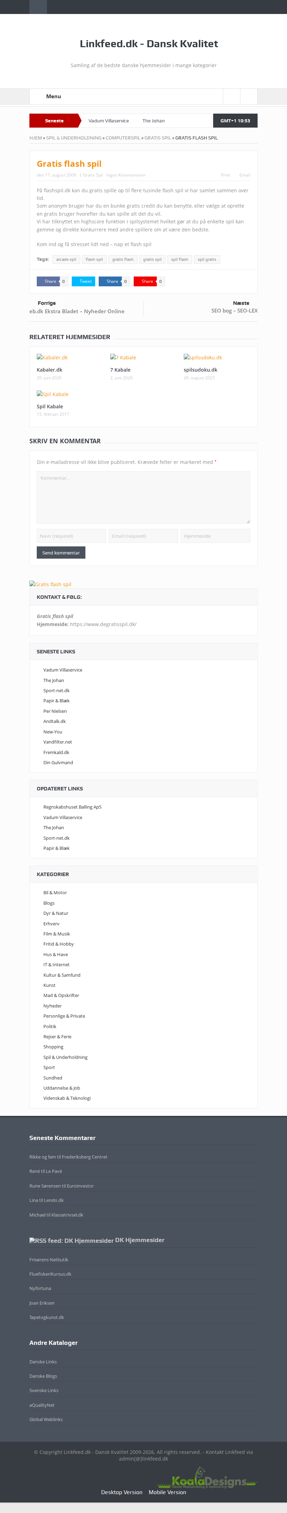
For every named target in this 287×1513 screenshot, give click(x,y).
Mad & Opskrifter (61, 995)
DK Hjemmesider (139, 1239)
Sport (49, 1067)
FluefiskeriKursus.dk (50, 1274)
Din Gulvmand (58, 762)
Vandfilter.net (57, 742)
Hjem (35, 138)
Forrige (47, 303)
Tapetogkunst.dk (46, 1317)
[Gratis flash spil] (50, 584)
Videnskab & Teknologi (67, 1098)
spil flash (179, 259)
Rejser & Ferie (57, 1036)
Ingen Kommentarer (126, 175)
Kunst (49, 985)
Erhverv (51, 923)
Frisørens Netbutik (48, 1259)
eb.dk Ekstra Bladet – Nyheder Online (77, 311)
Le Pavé (54, 1171)
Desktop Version (121, 1492)
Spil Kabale (50, 406)
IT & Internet (56, 964)
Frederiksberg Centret (84, 1157)
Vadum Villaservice (109, 120)
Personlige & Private (64, 1016)
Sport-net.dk (56, 690)
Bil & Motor (55, 892)
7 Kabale (120, 369)
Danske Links (43, 1361)
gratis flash (123, 259)
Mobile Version (167, 1492)
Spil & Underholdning (74, 138)
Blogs (49, 903)
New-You (52, 732)
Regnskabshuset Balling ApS (72, 807)
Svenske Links (43, 1390)
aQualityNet (42, 1405)
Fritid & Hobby (58, 944)
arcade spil (66, 259)
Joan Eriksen (42, 1303)
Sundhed (52, 1078)
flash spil (94, 259)
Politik (49, 1026)
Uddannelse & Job (61, 1088)
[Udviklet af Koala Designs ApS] (207, 1476)
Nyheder (52, 1006)
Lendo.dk (54, 1200)
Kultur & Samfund (61, 975)
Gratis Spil (158, 138)
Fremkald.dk (56, 752)
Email (244, 175)
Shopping (53, 1047)
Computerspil (123, 138)
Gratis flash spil (69, 163)
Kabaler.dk (49, 369)
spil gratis (207, 259)
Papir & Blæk (56, 700)
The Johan (153, 120)
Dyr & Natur (55, 913)
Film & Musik (56, 934)
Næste (241, 303)
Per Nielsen (55, 711)
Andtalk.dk (54, 721)
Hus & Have (55, 954)
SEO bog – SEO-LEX (234, 310)
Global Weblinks (46, 1419)
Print (225, 175)
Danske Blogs (43, 1376)
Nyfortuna (40, 1288)
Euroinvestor (80, 1186)
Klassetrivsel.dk (67, 1215)
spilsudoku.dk (200, 369)
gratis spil (152, 259)
